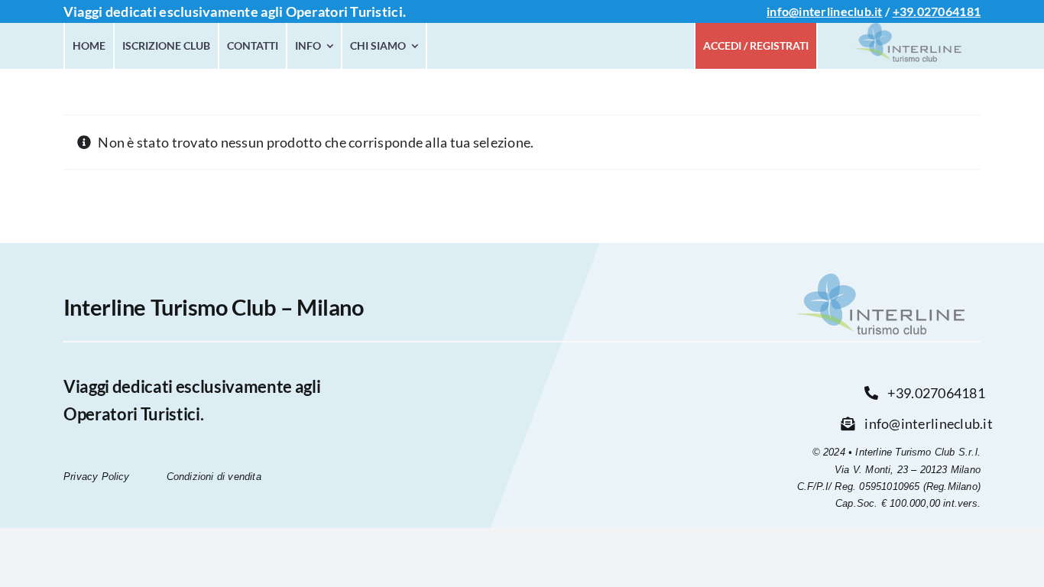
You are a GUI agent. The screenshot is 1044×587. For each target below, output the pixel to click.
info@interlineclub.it (825, 11)
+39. (905, 11)
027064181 (949, 11)
